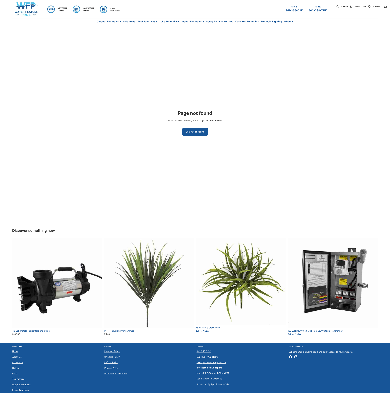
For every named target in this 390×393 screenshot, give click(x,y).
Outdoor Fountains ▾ (109, 21)
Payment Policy (112, 351)
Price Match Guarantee (115, 373)
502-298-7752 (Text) (207, 357)
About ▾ (288, 21)
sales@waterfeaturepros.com (211, 362)
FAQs (15, 373)
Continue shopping (195, 131)
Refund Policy (111, 362)
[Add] (189, 323)
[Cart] (385, 6)
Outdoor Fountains (21, 384)
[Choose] (97, 323)
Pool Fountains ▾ (147, 21)
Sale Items (129, 21)
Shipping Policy (112, 357)
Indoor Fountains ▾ (193, 21)
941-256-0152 (294, 10)
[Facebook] (290, 357)
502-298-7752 (318, 10)
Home (15, 351)
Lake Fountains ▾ (170, 21)
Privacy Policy (111, 368)
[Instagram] (296, 357)
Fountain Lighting (271, 21)
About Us (16, 357)
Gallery (15, 368)
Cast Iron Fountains (247, 21)
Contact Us (17, 362)
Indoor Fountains (20, 390)
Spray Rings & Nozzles (219, 21)
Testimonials (18, 379)
